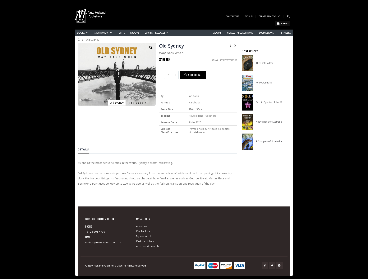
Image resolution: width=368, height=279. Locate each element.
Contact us (143, 231)
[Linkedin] (279, 265)
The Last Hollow (264, 63)
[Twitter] (272, 265)
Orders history (145, 241)
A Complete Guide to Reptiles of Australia (270, 141)
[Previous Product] (230, 45)
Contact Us (232, 16)
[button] (151, 50)
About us (141, 226)
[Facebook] (265, 265)
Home (79, 39)
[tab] (86, 150)
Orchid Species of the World (270, 102)
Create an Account (269, 16)
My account (143, 236)
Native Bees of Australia (269, 121)
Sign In (249, 16)
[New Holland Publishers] (91, 16)
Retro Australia (264, 82)
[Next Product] (235, 45)
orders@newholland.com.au (103, 242)
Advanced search (147, 246)
